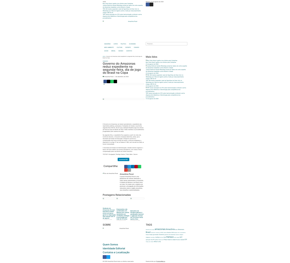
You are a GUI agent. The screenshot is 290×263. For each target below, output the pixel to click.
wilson (152, 241)
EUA (178, 232)
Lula (164, 237)
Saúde (182, 239)
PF (154, 239)
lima (162, 237)
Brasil (148, 232)
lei (160, 237)
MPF (181, 237)
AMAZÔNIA (107, 44)
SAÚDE (106, 51)
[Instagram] (151, 4)
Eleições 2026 (170, 232)
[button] (105, 81)
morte (175, 237)
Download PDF (123, 159)
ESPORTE (128, 47)
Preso (165, 239)
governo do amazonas (170, 234)
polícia (156, 239)
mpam (178, 237)
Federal (147, 234)
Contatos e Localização (116, 252)
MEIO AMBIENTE (109, 47)
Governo (161, 234)
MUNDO (120, 51)
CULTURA (119, 47)
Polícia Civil (160, 239)
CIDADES (136, 47)
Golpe (150, 234)
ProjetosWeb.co (160, 261)
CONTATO (129, 51)
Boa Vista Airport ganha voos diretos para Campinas (161, 62)
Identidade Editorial (114, 248)
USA (149, 241)
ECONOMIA (132, 44)
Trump (147, 241)
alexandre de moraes (150, 229)
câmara (165, 232)
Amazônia (170, 229)
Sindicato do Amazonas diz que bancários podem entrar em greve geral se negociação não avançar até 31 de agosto (109, 213)
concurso (153, 232)
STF (185, 239)
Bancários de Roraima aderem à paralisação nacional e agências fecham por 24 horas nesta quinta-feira (136, 215)
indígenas (148, 237)
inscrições (152, 237)
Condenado (157, 232)
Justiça (157, 237)
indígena (181, 234)
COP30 (116, 44)
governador (156, 234)
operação (148, 239)
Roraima (178, 239)
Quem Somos (110, 244)
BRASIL (113, 51)
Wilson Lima (157, 241)
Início (104, 56)
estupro (175, 232)
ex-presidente (183, 232)
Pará (152, 239)
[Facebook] (148, 4)
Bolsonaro (181, 229)
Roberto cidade (172, 239)
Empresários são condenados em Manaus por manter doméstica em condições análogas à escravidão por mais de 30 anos (123, 214)
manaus (170, 237)
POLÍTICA (123, 44)
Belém (176, 229)
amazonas (160, 229)
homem (177, 234)
